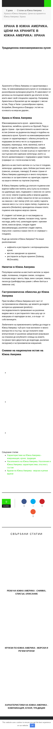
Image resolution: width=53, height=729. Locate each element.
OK (32, 725)
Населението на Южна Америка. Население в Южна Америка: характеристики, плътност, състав (29, 464)
